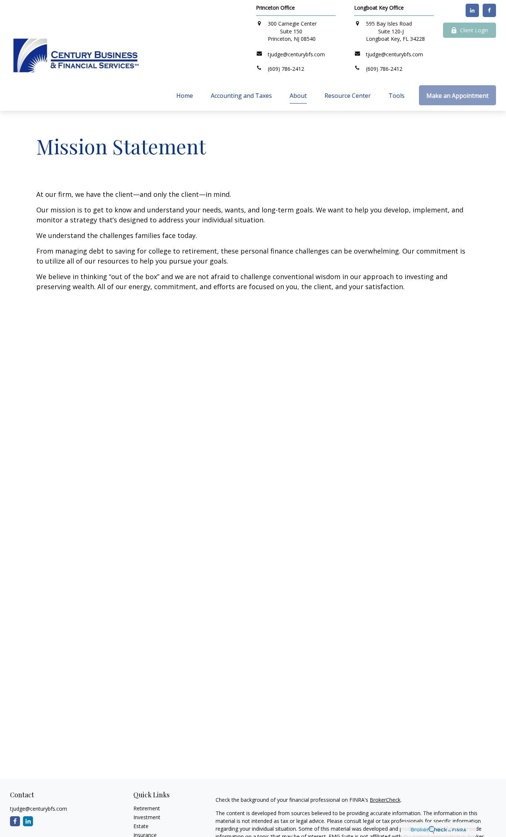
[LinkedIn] (472, 10)
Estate (141, 826)
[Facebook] (489, 10)
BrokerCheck (385, 799)
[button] (184, 95)
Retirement (146, 808)
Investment (146, 817)
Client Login (474, 30)
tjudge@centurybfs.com (38, 808)
